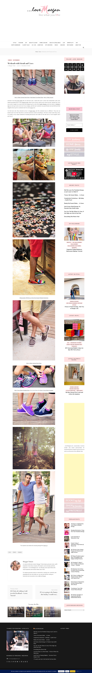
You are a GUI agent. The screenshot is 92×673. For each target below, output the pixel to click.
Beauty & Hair (33, 42)
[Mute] (80, 178)
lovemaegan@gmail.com (14, 658)
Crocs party (19, 100)
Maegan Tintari (12, 65)
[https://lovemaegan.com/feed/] (66, 65)
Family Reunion (43, 104)
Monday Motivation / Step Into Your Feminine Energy (77, 531)
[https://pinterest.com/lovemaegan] (78, 65)
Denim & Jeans (72, 301)
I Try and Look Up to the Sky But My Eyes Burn (45, 659)
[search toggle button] (83, 47)
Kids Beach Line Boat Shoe (36, 97)
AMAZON (62, 45)
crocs (10, 552)
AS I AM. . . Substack (37, 45)
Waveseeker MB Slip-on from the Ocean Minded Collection (34, 298)
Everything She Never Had (71, 216)
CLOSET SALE (25, 45)
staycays (20, 552)
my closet (75, 388)
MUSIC (56, 45)
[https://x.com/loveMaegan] (74, 69)
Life (64, 42)
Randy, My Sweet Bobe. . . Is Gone (74, 203)
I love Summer (33, 612)
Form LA (45, 545)
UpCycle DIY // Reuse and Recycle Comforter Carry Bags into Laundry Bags (74, 348)
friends (14, 552)
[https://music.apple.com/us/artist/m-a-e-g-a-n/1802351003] (66, 69)
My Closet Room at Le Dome (74, 390)
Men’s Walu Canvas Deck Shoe (22, 97)
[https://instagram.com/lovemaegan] (70, 65)
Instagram (70, 45)
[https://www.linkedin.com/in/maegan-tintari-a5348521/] (78, 69)
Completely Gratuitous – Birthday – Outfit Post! (45, 637)
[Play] (66, 178)
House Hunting (15, 608)
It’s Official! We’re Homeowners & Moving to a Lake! (16, 613)
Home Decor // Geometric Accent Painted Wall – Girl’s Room (77, 583)
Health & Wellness (55, 42)
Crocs (10, 60)
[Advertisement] (46, 27)
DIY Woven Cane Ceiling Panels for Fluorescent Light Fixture (77, 551)
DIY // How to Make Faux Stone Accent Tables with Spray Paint (77, 577)
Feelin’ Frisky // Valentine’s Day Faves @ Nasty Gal (77, 544)
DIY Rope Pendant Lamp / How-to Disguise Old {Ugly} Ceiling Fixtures (77, 557)
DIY (26, 42)
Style (14, 42)
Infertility (70, 42)
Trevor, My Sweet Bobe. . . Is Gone (74, 195)
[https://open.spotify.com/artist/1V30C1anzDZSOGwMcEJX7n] (70, 69)
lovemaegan (39, 628)
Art (77, 42)
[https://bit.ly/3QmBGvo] (82, 69)
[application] (74, 173)
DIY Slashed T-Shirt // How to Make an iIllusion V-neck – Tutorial (77, 564)
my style (50, 610)
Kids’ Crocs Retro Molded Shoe (22, 390)
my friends (16, 60)
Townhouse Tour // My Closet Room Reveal (76, 589)
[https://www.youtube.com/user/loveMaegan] (82, 65)
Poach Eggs (32, 111)
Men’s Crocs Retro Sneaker (46, 390)
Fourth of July (25, 102)
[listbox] (74, 248)
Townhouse (78, 344)
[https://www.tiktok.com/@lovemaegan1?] (74, 65)
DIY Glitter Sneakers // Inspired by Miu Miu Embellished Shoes (77, 596)
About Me (78, 45)
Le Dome (68, 388)
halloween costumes (74, 253)
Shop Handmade (15, 45)
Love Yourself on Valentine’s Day (75, 537)
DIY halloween (76, 251)
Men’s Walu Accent (48, 97)
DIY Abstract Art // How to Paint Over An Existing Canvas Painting (77, 570)
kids (38, 612)
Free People (69, 387)
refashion (70, 344)
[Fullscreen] (82, 178)
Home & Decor (43, 42)
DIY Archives (48, 45)
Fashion (21, 42)
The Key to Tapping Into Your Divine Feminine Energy (77, 525)
